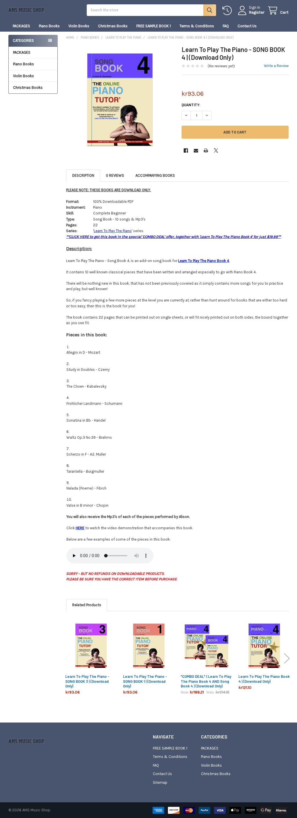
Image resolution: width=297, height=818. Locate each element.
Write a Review (276, 66)
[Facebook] (186, 150)
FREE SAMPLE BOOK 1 (153, 26)
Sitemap (160, 782)
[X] (216, 150)
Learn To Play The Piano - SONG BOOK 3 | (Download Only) (87, 681)
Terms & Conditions (197, 26)
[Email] (196, 150)
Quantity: (191, 104)
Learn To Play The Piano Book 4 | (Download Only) (264, 678)
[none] (119, 99)
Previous (68, 658)
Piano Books (49, 26)
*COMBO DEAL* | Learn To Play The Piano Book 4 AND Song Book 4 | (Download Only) (206, 681)
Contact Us (247, 26)
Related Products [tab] (86, 605)
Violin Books (78, 26)
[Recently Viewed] (228, 10)
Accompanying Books (155, 175)
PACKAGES (21, 26)
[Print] (206, 150)
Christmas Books (113, 26)
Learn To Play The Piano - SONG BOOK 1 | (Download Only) (145, 681)
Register (257, 12)
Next (287, 658)
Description (83, 175)
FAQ (226, 26)
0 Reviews (115, 175)
